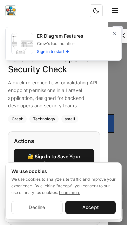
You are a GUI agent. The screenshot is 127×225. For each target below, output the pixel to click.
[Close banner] (115, 34)
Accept (90, 207)
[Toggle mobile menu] (115, 11)
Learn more (69, 192)
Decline (37, 207)
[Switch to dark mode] (96, 10)
